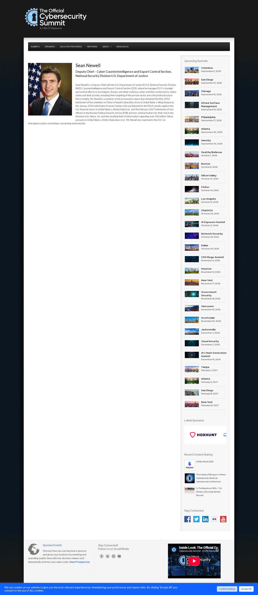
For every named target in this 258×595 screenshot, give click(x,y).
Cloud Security (210, 341)
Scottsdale (208, 317)
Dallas (204, 245)
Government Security (209, 293)
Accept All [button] (246, 588)
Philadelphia (208, 117)
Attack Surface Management (210, 104)
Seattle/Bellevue (211, 152)
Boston (205, 163)
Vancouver (207, 306)
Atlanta (205, 128)
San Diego (207, 79)
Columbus (207, 67)
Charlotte (207, 210)
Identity (206, 140)
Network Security (212, 233)
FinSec (205, 187)
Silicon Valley (208, 175)
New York (207, 280)
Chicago (206, 91)
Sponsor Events (52, 545)
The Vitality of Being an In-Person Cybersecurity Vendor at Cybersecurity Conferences (211, 478)
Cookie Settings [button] (227, 588)
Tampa (205, 367)
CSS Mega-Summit (212, 257)
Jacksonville (208, 329)
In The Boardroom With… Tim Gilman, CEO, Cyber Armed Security (209, 492)
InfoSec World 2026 (204, 461)
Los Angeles (208, 198)
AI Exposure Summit (213, 222)
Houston (206, 268)
